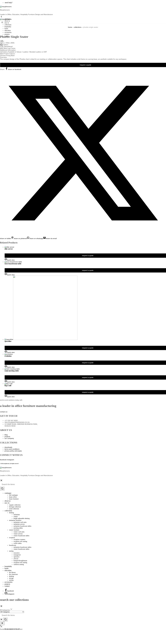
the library (12, 572)
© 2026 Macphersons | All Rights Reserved (9, 463)
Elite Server (9, 249)
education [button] (8, 30)
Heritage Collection (15, 507)
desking (11, 576)
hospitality (8, 27)
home (6, 28)
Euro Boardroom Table (13, 264)
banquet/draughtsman (20, 560)
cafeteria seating (19, 564)
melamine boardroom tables (22, 526)
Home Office (13, 497)
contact (7, 586)
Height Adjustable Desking (22, 518)
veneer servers (18, 534)
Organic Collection (14, 505)
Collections (77, 27)
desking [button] (11, 513)
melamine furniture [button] (15, 520)
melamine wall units (20, 522)
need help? (8, 2)
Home (70, 27)
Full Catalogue (13, 495)
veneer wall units (19, 532)
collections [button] (8, 25)
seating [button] (11, 551)
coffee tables (18, 543)
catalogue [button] (8, 493)
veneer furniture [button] (14, 530)
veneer (16, 516)
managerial (17, 555)
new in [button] (7, 23)
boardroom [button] (12, 545)
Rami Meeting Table (12, 371)
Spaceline (8, 341)
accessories (8, 32)
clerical (16, 559)
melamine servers (19, 524)
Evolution (8, 356)
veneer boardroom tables (21, 536)
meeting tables (18, 528)
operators (16, 557)
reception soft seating (20, 541)
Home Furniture (14, 499)
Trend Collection (14, 509)
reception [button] (12, 537)
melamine (17, 514)
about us (7, 21)
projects (7, 584)
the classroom (13, 574)
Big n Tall (8, 385)
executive (17, 553)
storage (11, 578)
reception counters (19, 539)
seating (11, 580)
